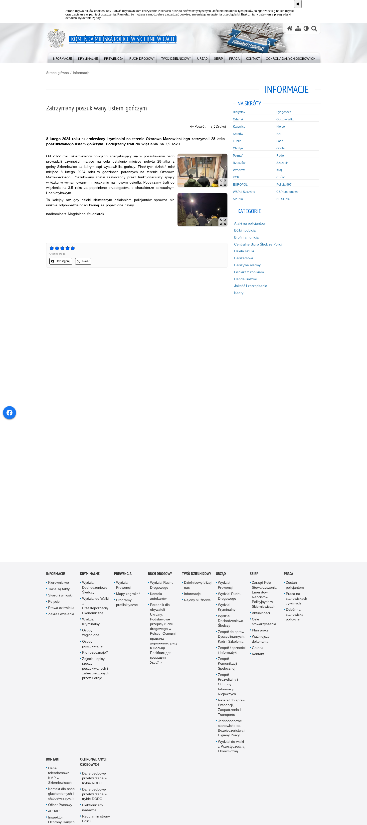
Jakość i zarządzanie (250, 286)
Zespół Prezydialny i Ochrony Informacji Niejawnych (228, 688)
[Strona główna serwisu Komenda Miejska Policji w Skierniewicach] (290, 28)
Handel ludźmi (245, 279)
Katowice (239, 126)
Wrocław (239, 170)
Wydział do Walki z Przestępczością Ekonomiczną (95, 609)
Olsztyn (238, 148)
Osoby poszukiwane (92, 647)
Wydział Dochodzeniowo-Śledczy (95, 591)
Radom (281, 155)
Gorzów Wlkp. (285, 119)
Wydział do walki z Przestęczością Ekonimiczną (231, 750)
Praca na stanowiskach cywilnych (296, 602)
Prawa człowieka (61, 612)
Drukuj (221, 126)
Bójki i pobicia (245, 230)
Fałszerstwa (243, 258)
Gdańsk (238, 119)
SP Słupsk (283, 199)
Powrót (199, 126)
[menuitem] (62, 57)
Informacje (81, 73)
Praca (288, 577)
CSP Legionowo (287, 192)
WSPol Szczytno (244, 192)
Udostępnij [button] (63, 261)
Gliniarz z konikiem (249, 272)
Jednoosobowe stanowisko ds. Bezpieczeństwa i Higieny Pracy (231, 732)
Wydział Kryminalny (91, 625)
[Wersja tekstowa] (306, 28)
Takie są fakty (59, 593)
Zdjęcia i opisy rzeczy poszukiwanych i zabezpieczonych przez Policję (95, 672)
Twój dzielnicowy (196, 577)
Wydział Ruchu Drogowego (162, 588)
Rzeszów (239, 163)
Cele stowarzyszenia (264, 625)
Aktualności (261, 617)
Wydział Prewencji (123, 588)
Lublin (237, 141)
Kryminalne (90, 577)
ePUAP (53, 815)
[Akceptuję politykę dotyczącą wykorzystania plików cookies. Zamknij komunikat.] (298, 4)
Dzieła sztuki (244, 251)
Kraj (279, 170)
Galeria (257, 651)
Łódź (279, 141)
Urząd (221, 577)
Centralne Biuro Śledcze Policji (258, 244)
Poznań (238, 155)
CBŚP (280, 177)
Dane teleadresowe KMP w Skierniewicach (60, 779)
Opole (280, 148)
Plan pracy (260, 634)
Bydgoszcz (283, 112)
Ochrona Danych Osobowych (94, 766)
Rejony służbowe (197, 604)
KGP (236, 177)
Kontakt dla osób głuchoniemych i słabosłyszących (61, 797)
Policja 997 (284, 184)
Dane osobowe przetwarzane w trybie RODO (94, 782)
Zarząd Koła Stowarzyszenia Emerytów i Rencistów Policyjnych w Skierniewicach (264, 598)
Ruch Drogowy (160, 577)
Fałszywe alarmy (247, 265)
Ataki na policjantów (249, 223)
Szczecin (282, 163)
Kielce (280, 126)
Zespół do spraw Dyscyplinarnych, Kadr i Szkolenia (231, 640)
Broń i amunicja (246, 237)
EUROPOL (240, 184)
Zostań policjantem (295, 588)
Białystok (239, 112)
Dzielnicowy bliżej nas (197, 588)
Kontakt (258, 658)
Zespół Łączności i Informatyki (231, 653)
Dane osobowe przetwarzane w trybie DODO (94, 798)
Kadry (238, 293)
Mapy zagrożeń (128, 597)
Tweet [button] (85, 261)
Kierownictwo (58, 586)
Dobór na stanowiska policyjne (294, 618)
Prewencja (123, 577)
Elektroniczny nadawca (92, 811)
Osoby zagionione (90, 636)
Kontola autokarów (158, 599)
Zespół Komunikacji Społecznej (227, 667)
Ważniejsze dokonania (261, 642)
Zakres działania (61, 618)
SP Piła (238, 199)
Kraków (238, 134)
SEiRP (254, 577)
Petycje (54, 605)
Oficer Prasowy (60, 809)
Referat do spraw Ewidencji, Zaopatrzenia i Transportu (231, 711)
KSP (279, 134)
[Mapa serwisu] (298, 28)
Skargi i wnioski (60, 599)
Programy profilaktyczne (127, 606)
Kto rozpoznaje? (95, 656)
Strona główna (57, 73)
